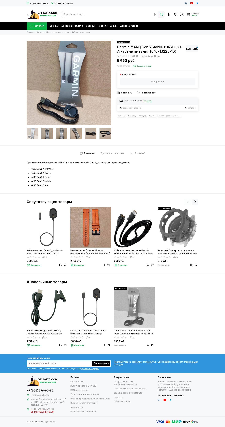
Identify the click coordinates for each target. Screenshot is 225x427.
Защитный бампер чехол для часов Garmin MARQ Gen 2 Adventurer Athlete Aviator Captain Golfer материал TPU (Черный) (177, 252)
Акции (113, 26)
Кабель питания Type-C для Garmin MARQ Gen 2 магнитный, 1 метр (45, 252)
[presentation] (187, 202)
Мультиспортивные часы (83, 386)
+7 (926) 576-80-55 (63, 3)
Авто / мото (76, 407)
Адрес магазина (129, 26)
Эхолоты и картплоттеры (83, 403)
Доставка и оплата (72, 26)
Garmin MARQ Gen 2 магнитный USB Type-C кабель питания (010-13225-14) (134, 332)
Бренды (54, 26)
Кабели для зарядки (137, 116)
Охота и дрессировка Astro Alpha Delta (90, 398)
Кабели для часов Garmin (170, 116)
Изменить (147, 101)
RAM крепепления (79, 390)
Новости (102, 26)
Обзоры (90, 26)
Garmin (152, 116)
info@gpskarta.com (39, 3)
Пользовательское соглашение (130, 388)
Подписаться (101, 363)
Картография (77, 381)
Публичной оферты (90, 369)
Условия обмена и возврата (128, 393)
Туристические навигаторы (84, 394)
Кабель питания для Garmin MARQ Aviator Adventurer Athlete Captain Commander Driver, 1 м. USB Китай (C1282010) (44, 332)
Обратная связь (122, 401)
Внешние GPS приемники (83, 411)
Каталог (39, 26)
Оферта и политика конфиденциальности (125, 383)
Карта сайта (49, 422)
